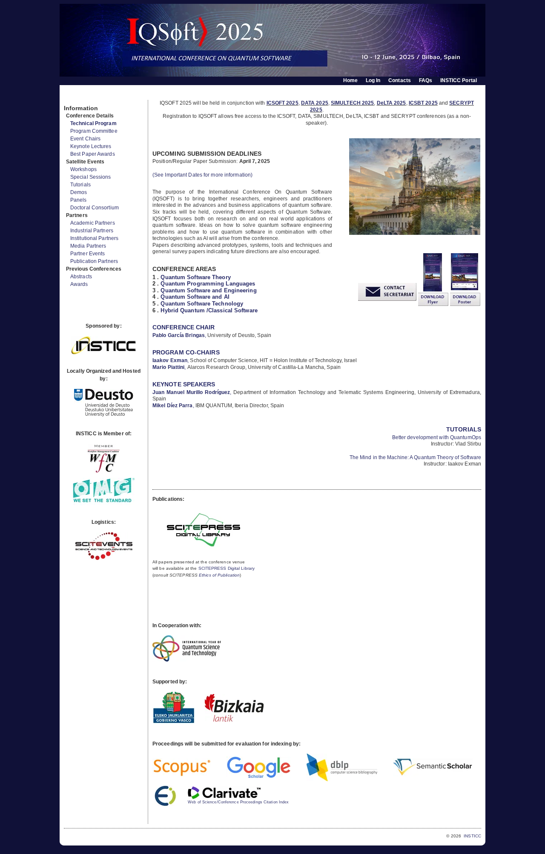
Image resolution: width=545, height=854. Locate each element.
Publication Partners (94, 261)
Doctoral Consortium (94, 208)
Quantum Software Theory (195, 277)
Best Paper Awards (92, 154)
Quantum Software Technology (202, 303)
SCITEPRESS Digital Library (226, 568)
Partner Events (87, 254)
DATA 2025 (314, 103)
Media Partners (88, 246)
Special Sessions (90, 177)
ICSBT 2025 (423, 103)
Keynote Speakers (183, 384)
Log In (373, 80)
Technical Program (93, 123)
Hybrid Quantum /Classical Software (209, 310)
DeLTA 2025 (391, 103)
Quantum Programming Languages (208, 283)
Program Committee (94, 131)
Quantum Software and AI (195, 297)
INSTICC (472, 836)
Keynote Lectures (91, 146)
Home (350, 80)
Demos (78, 192)
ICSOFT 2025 (282, 103)
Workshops (83, 169)
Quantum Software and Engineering (208, 290)
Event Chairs (85, 139)
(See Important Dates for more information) (202, 175)
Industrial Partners (91, 231)
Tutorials (80, 185)
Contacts (399, 80)
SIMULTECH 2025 (352, 103)
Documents (73, 97)
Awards (79, 284)
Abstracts (81, 277)
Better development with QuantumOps (436, 437)
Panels (78, 200)
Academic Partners (92, 223)
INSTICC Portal (458, 80)
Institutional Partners (94, 238)
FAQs (425, 80)
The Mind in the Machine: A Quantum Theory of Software (415, 457)
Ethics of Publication (219, 575)
